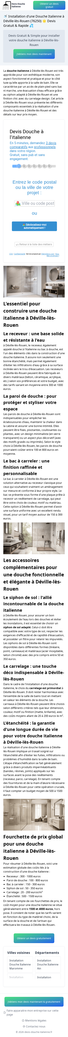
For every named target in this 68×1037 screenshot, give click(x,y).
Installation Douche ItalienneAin (47, 964)
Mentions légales (35, 1020)
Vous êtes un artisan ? (53, 255)
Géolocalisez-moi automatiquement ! (35, 226)
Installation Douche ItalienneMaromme (20, 964)
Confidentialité (19, 254)
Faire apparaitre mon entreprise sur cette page (32, 1012)
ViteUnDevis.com (47, 254)
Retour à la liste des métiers (35, 244)
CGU (11, 254)
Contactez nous (35, 1026)
